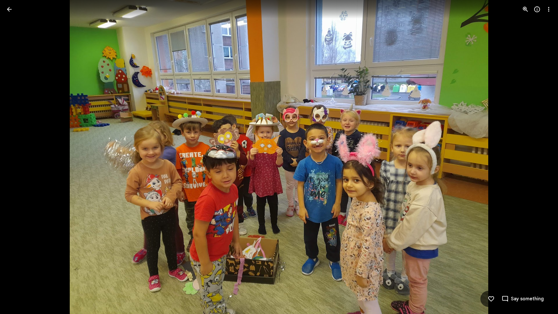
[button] (16, 157)
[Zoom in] (525, 9)
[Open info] (537, 9)
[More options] (549, 9)
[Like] (491, 298)
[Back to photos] (9, 9)
